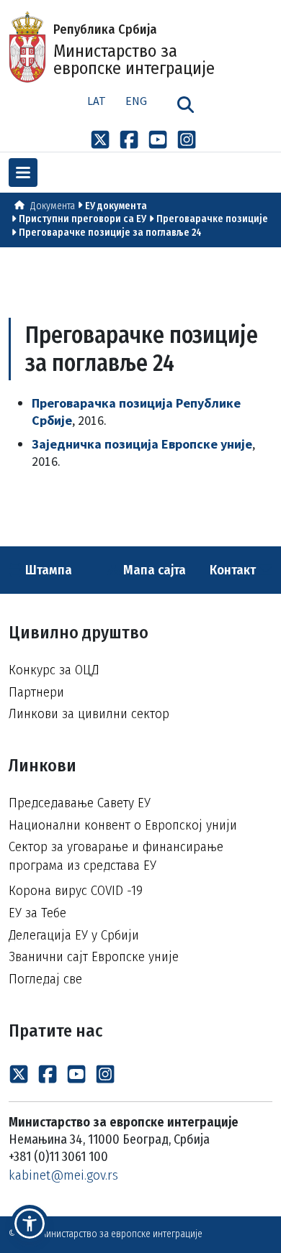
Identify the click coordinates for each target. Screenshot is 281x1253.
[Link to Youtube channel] (158, 138)
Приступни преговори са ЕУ (82, 219)
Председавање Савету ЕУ (80, 802)
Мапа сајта (153, 569)
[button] (29, 1223)
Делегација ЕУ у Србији (74, 935)
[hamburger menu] (23, 172)
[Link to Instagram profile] (187, 138)
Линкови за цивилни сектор (89, 713)
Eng (136, 100)
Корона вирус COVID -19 (76, 890)
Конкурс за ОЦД (54, 669)
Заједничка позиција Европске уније (142, 444)
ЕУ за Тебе (37, 912)
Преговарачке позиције (212, 219)
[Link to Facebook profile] (129, 138)
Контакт (234, 569)
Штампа (47, 569)
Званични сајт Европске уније (94, 956)
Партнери (36, 692)
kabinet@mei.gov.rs (63, 1175)
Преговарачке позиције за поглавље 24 (110, 232)
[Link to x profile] (100, 138)
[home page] (19, 206)
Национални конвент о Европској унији (123, 825)
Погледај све (45, 978)
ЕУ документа (116, 206)
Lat (96, 100)
